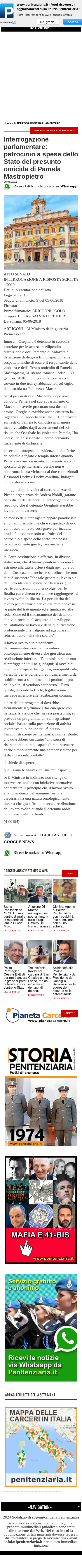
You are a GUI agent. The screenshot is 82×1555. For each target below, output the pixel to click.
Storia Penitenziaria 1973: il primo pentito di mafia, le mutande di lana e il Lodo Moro (15, 916)
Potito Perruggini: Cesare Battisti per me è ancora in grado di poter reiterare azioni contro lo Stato (15, 977)
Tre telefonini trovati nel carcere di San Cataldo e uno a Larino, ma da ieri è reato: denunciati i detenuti (39, 979)
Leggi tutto (12, 930)
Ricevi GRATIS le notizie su (43, 186)
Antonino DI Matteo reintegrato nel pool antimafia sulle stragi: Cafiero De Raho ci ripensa (39, 916)
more (69, 873)
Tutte (69, 1013)
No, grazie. (47, 22)
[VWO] (16, 22)
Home (7, 123)
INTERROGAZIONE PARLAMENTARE (37, 123)
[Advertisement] (41, 73)
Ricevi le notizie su (36, 852)
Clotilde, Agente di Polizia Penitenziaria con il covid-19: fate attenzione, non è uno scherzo (64, 916)
